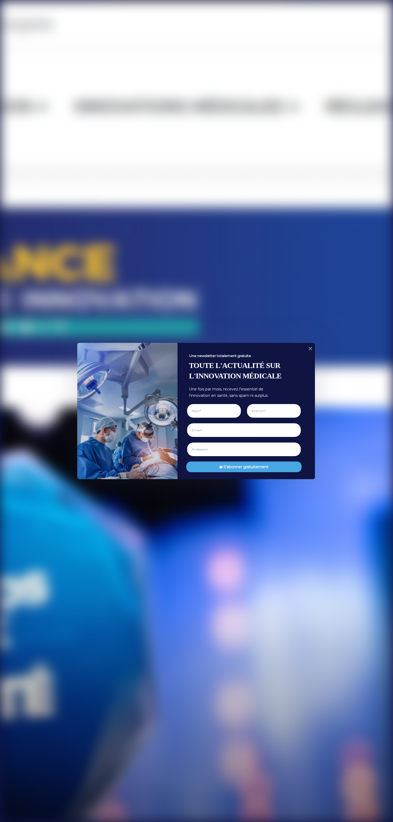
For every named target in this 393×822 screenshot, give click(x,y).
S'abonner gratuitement (246, 466)
